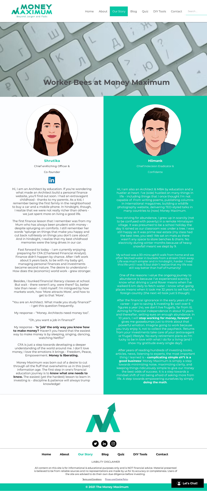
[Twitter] (95, 443)
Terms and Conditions (92, 479)
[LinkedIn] (52, 180)
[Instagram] (113, 443)
